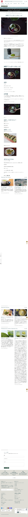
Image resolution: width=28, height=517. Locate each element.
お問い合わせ (16, 488)
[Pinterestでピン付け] (9, 175)
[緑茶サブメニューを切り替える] (9, 3)
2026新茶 (2, 3)
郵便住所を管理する (3, 502)
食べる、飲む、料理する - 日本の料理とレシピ (7, 12)
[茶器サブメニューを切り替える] (19, 3)
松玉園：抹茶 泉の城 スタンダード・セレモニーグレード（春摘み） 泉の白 (13, 162)
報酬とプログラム (3, 498)
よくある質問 (2, 503)
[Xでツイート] (6, 175)
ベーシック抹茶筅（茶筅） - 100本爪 (8, 170)
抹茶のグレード (6, 121)
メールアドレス (5, 458)
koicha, (7, 13)
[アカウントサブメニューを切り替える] (9, 4)
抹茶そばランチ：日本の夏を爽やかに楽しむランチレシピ (7, 317)
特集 (5, 3)
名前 (4, 455)
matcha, (9, 13)
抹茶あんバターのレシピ (7, 145)
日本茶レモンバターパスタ (18, 317)
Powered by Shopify (7, 514)
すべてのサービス (17, 494)
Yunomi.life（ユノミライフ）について (19, 482)
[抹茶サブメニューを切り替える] (12, 3)
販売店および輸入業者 (17, 501)
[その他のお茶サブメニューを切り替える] (17, 3)
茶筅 (19, 95)
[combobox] (13, 1)
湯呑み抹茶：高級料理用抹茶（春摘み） (9, 166)
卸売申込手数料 (16, 498)
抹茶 (11, 3)
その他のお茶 (15, 3)
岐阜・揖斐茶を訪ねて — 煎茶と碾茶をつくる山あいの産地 (7, 187)
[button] (26, 1)
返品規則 (2, 497)
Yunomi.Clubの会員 (5, 7)
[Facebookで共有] (7, 175)
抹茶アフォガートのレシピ (14, 12)
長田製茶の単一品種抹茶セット (5, 338)
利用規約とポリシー (3, 494)
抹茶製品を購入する (6, 127)
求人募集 (16, 485)
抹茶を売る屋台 (6, 125)
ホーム (1, 12)
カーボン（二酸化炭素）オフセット (19, 489)
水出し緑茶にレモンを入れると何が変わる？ (20, 339)
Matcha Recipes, (12, 13)
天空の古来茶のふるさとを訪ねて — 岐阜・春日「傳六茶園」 (20, 187)
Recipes (21, 13)
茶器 (18, 3)
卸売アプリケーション (17, 497)
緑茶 (8, 3)
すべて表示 (25, 177)
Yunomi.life (4, 514)
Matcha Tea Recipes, (17, 13)
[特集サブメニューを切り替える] (6, 3)
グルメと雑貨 (22, 3)
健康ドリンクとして (6, 123)
